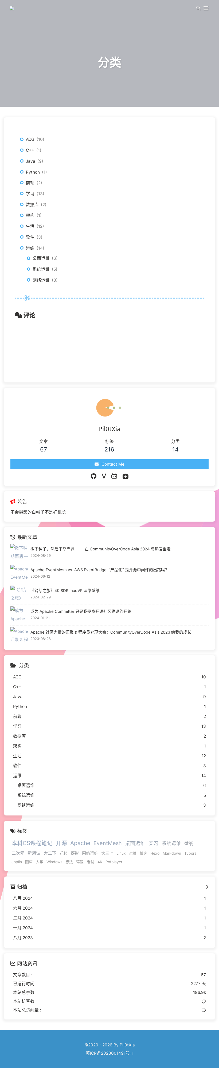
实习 (153, 843)
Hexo (154, 853)
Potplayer (113, 861)
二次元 (17, 853)
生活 (30, 226)
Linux (121, 853)
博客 (143, 853)
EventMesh (107, 843)
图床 (29, 861)
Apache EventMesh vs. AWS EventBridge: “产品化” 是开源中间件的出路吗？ (99, 569)
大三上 (107, 853)
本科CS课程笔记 (32, 843)
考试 (90, 861)
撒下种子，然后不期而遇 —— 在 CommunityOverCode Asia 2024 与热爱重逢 (100, 549)
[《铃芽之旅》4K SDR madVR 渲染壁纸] (19, 594)
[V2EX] (104, 476)
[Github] (93, 476)
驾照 (80, 861)
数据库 (32, 204)
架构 (30, 215)
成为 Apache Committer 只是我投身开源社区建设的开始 (80, 611)
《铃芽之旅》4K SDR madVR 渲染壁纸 (65, 590)
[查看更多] (207, 887)
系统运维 (41, 269)
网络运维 (41, 280)
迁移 (64, 853)
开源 (61, 843)
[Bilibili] (114, 476)
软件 (30, 237)
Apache (80, 843)
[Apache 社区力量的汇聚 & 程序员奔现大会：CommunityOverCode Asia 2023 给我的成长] (19, 636)
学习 (30, 193)
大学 (39, 861)
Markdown (172, 853)
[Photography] (125, 476)
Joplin (16, 861)
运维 (30, 248)
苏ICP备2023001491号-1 (110, 1053)
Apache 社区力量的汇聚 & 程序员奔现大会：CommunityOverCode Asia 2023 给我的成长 (110, 632)
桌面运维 (41, 258)
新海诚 (34, 853)
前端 (30, 182)
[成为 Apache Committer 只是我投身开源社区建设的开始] (19, 615)
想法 (69, 861)
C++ (30, 150)
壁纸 (188, 843)
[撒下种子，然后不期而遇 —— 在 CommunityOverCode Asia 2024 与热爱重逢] (19, 552)
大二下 (50, 853)
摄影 (75, 853)
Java (30, 161)
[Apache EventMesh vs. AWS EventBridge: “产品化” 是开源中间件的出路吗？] (19, 573)
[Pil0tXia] (12, 8)
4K (99, 861)
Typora (190, 853)
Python (33, 172)
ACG (30, 139)
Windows (54, 861)
